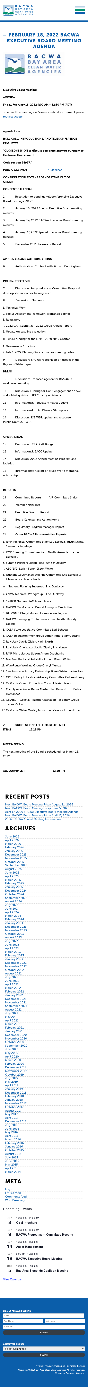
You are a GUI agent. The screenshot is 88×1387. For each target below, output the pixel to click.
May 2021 (11, 1017)
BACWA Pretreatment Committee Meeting (44, 1234)
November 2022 (16, 966)
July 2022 (11, 977)
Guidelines (55, 170)
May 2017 (11, 1114)
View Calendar (12, 1279)
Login (81, 1366)
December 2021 (15, 999)
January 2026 (14, 851)
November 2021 (16, 1002)
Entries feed (13, 1193)
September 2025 (16, 865)
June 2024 (12, 908)
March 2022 (13, 988)
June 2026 (12, 836)
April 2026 (12, 840)
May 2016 (11, 1132)
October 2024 (14, 894)
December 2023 (16, 926)
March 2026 (13, 844)
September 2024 (16, 898)
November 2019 (16, 1071)
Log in (9, 1189)
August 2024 (13, 901)
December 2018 (16, 1092)
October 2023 (14, 934)
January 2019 (14, 1089)
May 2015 (11, 1164)
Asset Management (29, 1247)
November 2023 (16, 930)
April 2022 (12, 984)
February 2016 (14, 1143)
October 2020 (14, 1042)
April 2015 (11, 1168)
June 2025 (12, 872)
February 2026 (14, 847)
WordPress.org (15, 1200)
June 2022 (12, 981)
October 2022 (14, 970)
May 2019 (11, 1081)
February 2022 (14, 991)
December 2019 (15, 1067)
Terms (39, 1366)
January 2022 (14, 995)
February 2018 (14, 1096)
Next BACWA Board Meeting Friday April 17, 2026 (37, 815)
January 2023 (14, 959)
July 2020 (11, 1049)
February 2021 (14, 1027)
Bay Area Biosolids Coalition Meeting (42, 1270)
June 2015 (12, 1161)
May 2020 (11, 1053)
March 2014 (13, 1172)
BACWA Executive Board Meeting (39, 1259)
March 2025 (13, 880)
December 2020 (16, 1035)
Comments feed (16, 1196)
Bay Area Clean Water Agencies (18, 10)
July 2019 (11, 1078)
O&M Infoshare (26, 1222)
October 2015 (14, 1150)
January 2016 (14, 1146)
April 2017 (11, 1118)
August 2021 (13, 1009)
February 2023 (14, 955)
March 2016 (13, 1139)
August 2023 (13, 937)
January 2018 (14, 1099)
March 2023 (13, 952)
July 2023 (11, 941)
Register (72, 1366)
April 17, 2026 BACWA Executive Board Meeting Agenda (41, 812)
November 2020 (16, 1038)
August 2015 (13, 1154)
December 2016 (15, 1121)
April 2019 (11, 1085)
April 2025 (12, 876)
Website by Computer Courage (69, 1373)
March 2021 (13, 1024)
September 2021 (16, 1006)
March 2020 (13, 1060)
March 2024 (13, 916)
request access (13, 116)
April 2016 (11, 1136)
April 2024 (12, 912)
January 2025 (14, 887)
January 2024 (14, 923)
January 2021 (14, 1031)
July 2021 (11, 1013)
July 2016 (11, 1125)
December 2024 (16, 890)
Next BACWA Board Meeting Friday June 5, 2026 (37, 808)
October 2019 (14, 1074)
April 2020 (12, 1056)
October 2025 (14, 862)
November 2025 (16, 858)
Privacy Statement (55, 1366)
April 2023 (12, 948)
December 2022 (16, 963)
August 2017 (13, 1110)
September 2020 (16, 1045)
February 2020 (14, 1063)
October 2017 (14, 1107)
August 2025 (13, 869)
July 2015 (11, 1157)
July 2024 (11, 905)
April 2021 (11, 1020)
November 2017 (15, 1103)
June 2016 (12, 1128)
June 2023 (12, 944)
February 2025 (14, 883)
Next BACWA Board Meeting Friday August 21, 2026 (39, 804)
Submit (44, 1332)
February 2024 (14, 919)
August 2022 (13, 973)
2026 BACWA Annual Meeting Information (33, 819)
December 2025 (16, 854)
